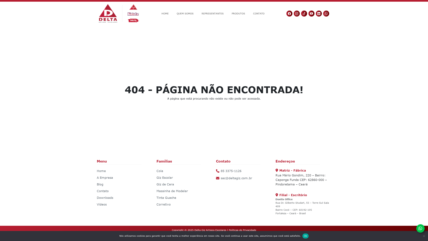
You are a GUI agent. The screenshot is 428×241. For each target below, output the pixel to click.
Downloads (105, 197)
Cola (159, 171)
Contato (258, 13)
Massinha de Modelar (172, 191)
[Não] (423, 236)
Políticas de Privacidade (242, 230)
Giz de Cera (165, 184)
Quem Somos (185, 13)
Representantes (213, 13)
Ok (305, 235)
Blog (100, 184)
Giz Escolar (164, 177)
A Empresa (105, 177)
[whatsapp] (420, 228)
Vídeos (102, 204)
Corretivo (163, 204)
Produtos (238, 13)
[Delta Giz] (119, 13)
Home (165, 13)
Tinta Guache (166, 197)
